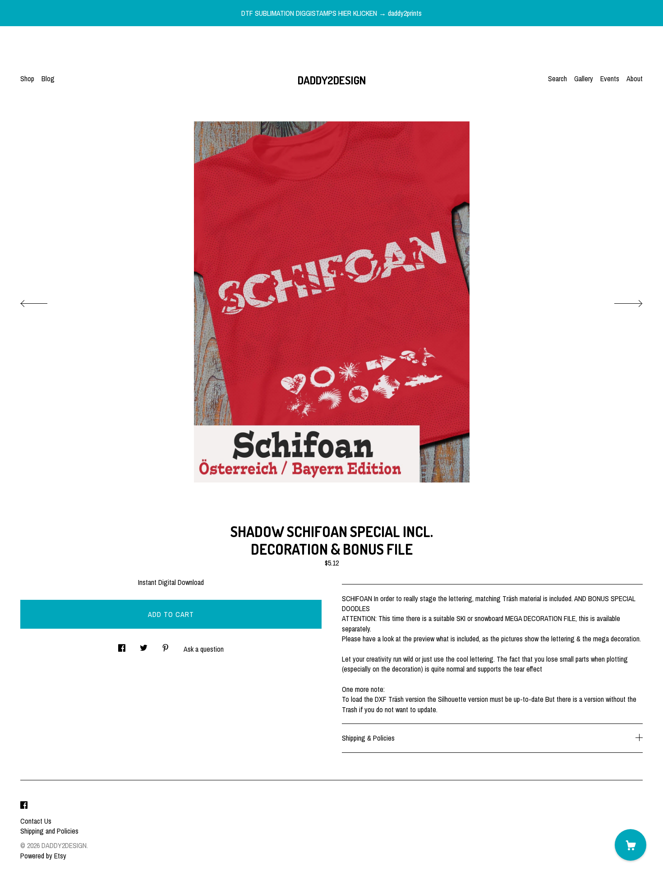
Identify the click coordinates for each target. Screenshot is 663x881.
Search (557, 78)
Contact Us (35, 821)
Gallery (583, 78)
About (634, 78)
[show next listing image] (620, 301)
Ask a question (204, 649)
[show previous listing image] (42, 301)
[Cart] (630, 845)
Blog (48, 78)
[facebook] (24, 806)
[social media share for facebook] (121, 645)
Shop (27, 78)
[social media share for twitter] (143, 645)
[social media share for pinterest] (165, 645)
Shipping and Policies (49, 831)
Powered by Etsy (43, 856)
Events (609, 78)
